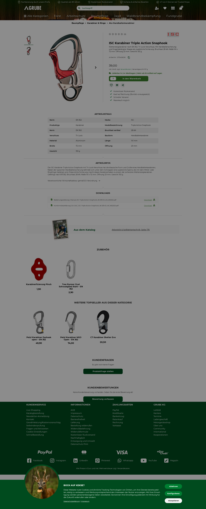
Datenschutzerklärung (72, 501)
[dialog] (103, 254)
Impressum (85, 501)
